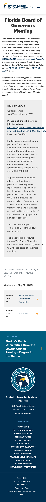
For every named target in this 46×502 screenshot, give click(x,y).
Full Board (29, 313)
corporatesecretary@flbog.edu (30, 59)
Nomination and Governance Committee (29, 298)
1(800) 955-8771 (16, 68)
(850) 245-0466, (9, 59)
